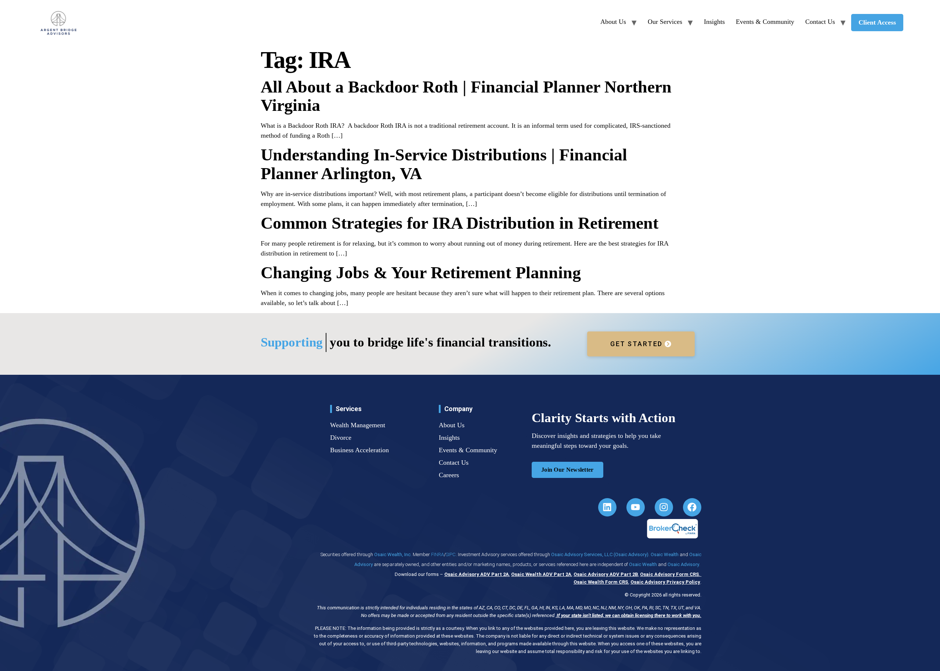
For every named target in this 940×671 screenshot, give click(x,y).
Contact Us (820, 21)
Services (349, 409)
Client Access (877, 22)
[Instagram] (664, 507)
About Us (613, 21)
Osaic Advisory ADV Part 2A (476, 574)
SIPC (451, 554)
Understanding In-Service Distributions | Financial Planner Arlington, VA (444, 164)
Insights (714, 21)
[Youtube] (635, 507)
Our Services (665, 21)
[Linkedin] (607, 507)
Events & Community (765, 21)
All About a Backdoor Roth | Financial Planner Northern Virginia (466, 96)
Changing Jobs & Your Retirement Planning (421, 272)
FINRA (437, 554)
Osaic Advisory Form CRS (669, 574)
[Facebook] (692, 507)
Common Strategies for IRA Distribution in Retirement (459, 223)
